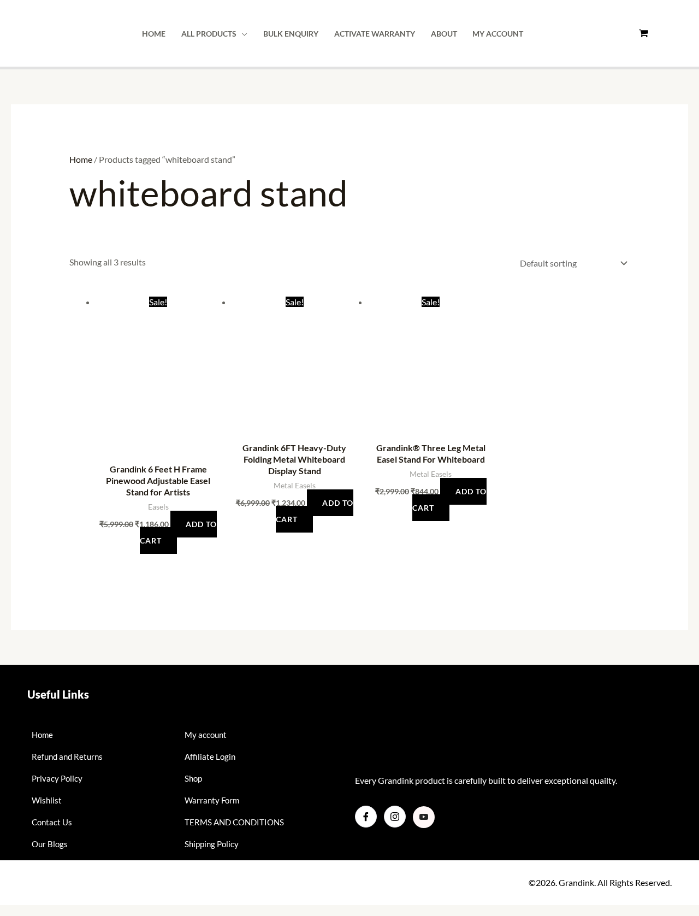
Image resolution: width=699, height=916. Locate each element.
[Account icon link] (671, 33)
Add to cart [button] (178, 532)
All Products (208, 33)
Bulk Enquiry (290, 33)
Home (153, 33)
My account (497, 33)
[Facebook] (366, 817)
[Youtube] (424, 817)
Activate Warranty (374, 33)
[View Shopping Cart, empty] (643, 33)
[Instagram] (395, 817)
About (444, 33)
